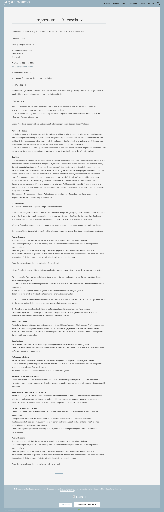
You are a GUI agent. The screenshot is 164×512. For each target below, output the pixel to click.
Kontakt (151, 3)
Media (142, 3)
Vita (123, 3)
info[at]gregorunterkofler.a (22, 66)
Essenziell (80, 497)
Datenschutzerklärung (67, 491)
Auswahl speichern (87, 504)
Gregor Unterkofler (17, 2)
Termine (116, 3)
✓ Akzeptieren (66, 504)
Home (108, 3)
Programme (133, 3)
